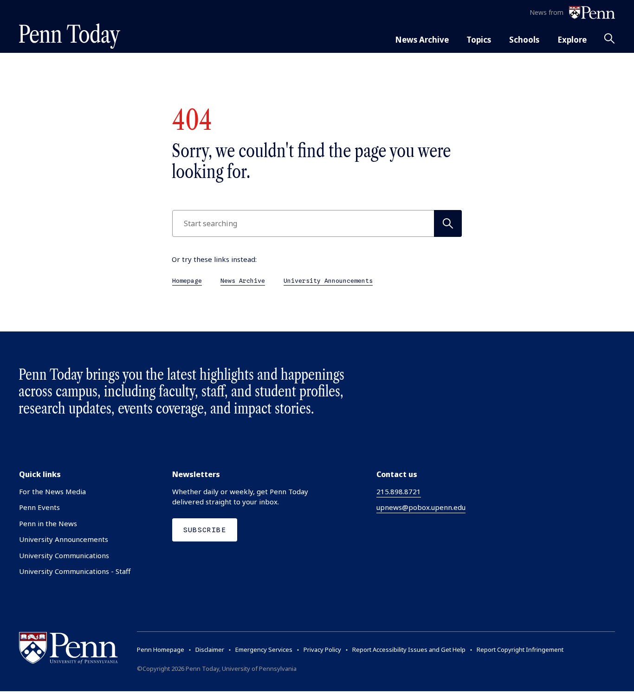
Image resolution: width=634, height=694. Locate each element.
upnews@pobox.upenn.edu (421, 507)
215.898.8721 (398, 491)
